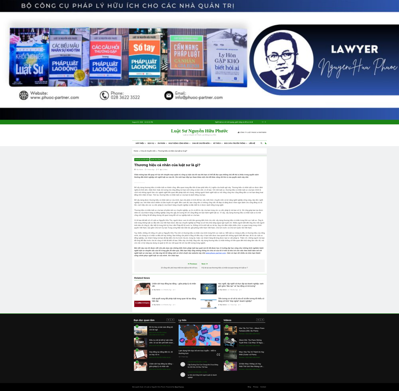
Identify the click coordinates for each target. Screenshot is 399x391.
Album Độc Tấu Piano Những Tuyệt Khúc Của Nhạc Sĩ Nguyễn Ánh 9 (252, 330)
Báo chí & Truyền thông (234, 143)
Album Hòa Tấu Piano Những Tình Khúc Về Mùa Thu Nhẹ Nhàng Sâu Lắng (250, 366)
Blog (169, 334)
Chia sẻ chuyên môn (201, 143)
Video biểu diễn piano (252, 334)
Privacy (255, 387)
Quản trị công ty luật (158, 159)
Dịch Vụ (151, 143)
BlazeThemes (179, 387)
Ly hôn (204, 362)
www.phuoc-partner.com (216, 253)
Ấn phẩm (161, 143)
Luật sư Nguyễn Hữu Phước (199, 130)
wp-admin (139, 169)
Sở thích (217, 143)
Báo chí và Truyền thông (158, 334)
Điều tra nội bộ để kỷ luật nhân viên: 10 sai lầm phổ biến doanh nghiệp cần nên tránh (224, 122)
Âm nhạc (242, 334)
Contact (263, 387)
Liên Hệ (252, 143)
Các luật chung (184, 347)
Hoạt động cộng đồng (179, 143)
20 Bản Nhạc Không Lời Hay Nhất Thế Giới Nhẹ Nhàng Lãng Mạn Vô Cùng (251, 354)
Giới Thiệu (140, 143)
